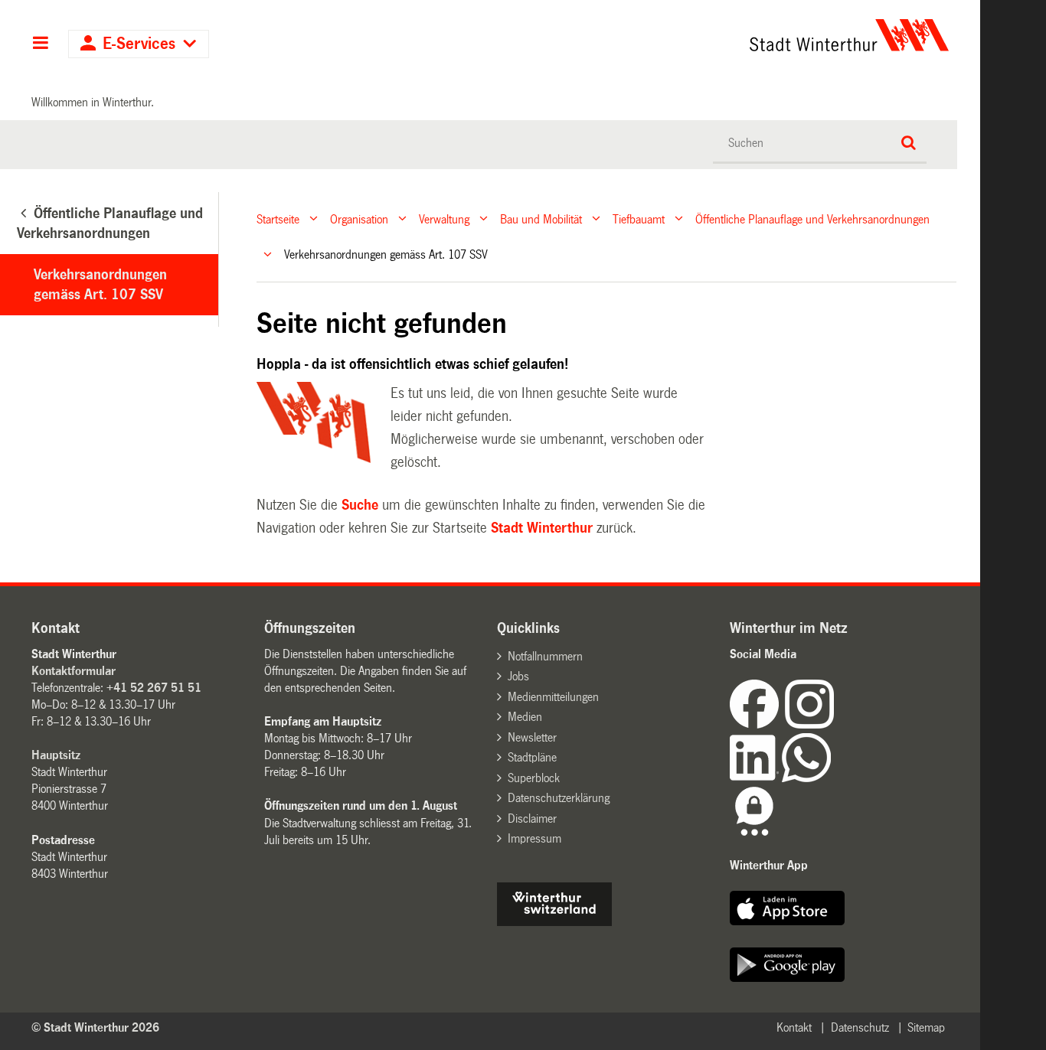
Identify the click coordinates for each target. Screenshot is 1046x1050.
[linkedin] (756, 777)
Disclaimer (532, 818)
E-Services (139, 44)
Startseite (278, 218)
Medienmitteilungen (553, 696)
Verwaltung (444, 218)
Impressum (534, 838)
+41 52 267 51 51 (153, 687)
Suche (360, 505)
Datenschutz (860, 1027)
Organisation (359, 218)
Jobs (518, 676)
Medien (525, 716)
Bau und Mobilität (541, 218)
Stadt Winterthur (542, 528)
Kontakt (794, 1027)
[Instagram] (809, 724)
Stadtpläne (532, 757)
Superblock (534, 777)
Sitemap (926, 1027)
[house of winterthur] (554, 921)
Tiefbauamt (639, 218)
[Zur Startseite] (706, 35)
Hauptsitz (55, 754)
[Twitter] (835, 724)
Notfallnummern (545, 656)
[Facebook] (757, 724)
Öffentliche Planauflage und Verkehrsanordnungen (812, 218)
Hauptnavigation (40, 44)
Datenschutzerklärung (559, 797)
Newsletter (532, 737)
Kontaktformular (73, 670)
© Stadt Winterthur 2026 (95, 1027)
